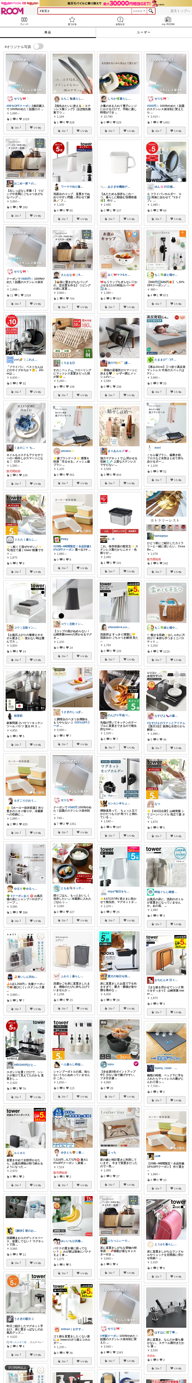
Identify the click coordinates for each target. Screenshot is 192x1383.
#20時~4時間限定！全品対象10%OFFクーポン (72, 548)
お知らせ (120, 21)
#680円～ (27, 278)
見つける (72, 21)
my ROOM (168, 21)
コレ (17, 127)
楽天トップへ (180, 11)
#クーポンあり (20, 896)
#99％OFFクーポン (19, 106)
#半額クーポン (109, 1336)
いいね (37, 127)
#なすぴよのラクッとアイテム (166, 723)
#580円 (73, 807)
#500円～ (153, 106)
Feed (24, 21)
